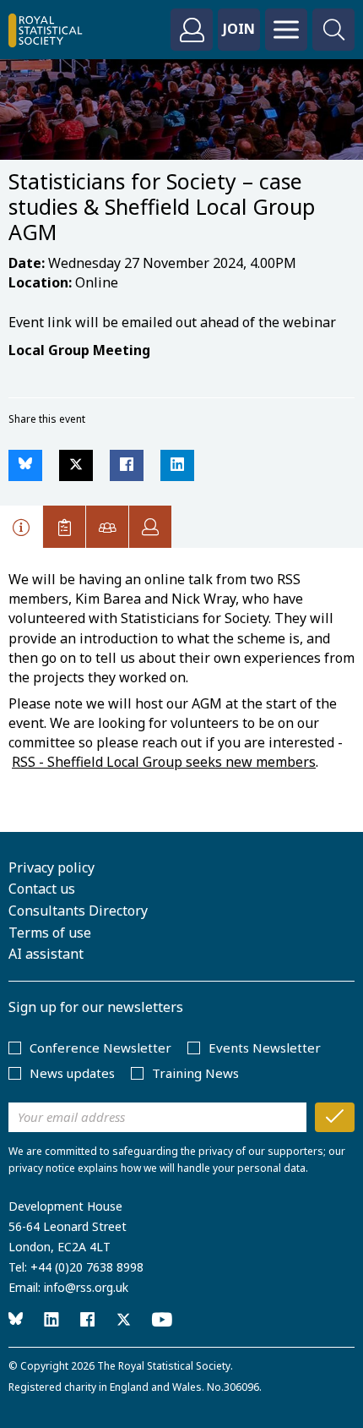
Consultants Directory (78, 910)
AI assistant (46, 953)
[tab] (21, 527)
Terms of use (49, 932)
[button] (25, 465)
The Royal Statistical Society (163, 1366)
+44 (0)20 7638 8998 (87, 1267)
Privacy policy (51, 867)
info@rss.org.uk (86, 1287)
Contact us (41, 888)
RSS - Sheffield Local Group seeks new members (164, 761)
